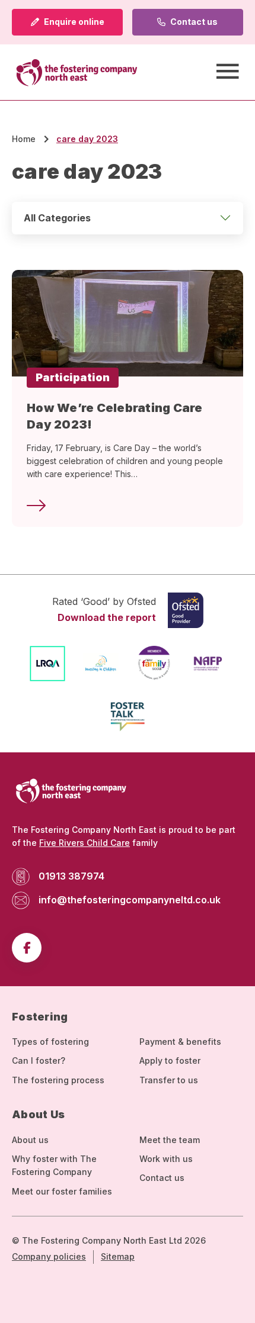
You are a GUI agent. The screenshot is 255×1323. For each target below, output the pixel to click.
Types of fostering (50, 1041)
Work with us (166, 1159)
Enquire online (73, 22)
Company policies (49, 1256)
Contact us (193, 22)
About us (30, 1140)
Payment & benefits (180, 1041)
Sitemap (118, 1256)
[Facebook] (27, 948)
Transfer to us (168, 1080)
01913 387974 (71, 876)
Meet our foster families (62, 1191)
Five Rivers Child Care (84, 843)
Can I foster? (38, 1060)
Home (24, 139)
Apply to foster (169, 1060)
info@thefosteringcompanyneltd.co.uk (130, 900)
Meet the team (169, 1140)
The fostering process (58, 1080)
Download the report (107, 617)
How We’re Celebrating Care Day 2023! (115, 416)
